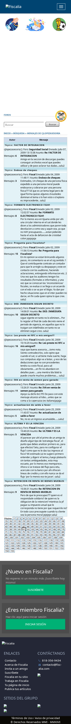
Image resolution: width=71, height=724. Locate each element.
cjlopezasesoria (50, 133)
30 (10, 523)
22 (37, 521)
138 (39, 545)
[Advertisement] (35, 70)
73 (15, 531)
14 (61, 518)
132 (7, 545)
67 (50, 529)
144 (12, 548)
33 (24, 523)
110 (7, 540)
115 (34, 540)
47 (24, 526)
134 (18, 545)
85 (6, 534)
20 (28, 521)
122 (12, 542)
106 (44, 537)
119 (56, 540)
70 (63, 529)
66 (46, 529)
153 (61, 548)
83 (58, 531)
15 (6, 521)
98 (63, 534)
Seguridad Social (38, 149)
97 (58, 534)
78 (37, 531)
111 (12, 540)
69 (59, 529)
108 (55, 537)
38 (45, 523)
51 (41, 526)
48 (28, 526)
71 (6, 531)
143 (7, 548)
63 (33, 529)
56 (63, 526)
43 (6, 526)
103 (27, 537)
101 (16, 537)
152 (56, 548)
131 (61, 542)
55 (58, 526)
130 (56, 542)
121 (7, 542)
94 (45, 534)
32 (19, 523)
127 (39, 542)
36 (37, 523)
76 (28, 531)
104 (33, 537)
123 (18, 542)
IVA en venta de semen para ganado (36, 379)
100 (11, 537)
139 (45, 545)
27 (58, 521)
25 (50, 521)
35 (32, 523)
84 (63, 531)
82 (54, 531)
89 (24, 534)
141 (56, 545)
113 (23, 540)
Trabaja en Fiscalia (16, 681)
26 (54, 521)
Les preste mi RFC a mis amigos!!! (34, 335)
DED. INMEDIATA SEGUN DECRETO (34, 303)
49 (32, 526)
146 (23, 548)
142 (61, 545)
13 (56, 518)
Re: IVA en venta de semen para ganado (40, 389)
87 (15, 534)
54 (54, 526)
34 (28, 523)
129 (50, 542)
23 (41, 521)
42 (63, 523)
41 (58, 523)
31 (15, 523)
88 (19, 534)
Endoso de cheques (25, 170)
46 (19, 526)
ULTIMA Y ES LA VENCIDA (29, 423)
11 (48, 518)
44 (10, 526)
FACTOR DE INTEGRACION (29, 145)
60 (19, 529)
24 (45, 521)
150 (45, 548)
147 (28, 548)
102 (22, 537)
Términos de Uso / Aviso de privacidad (35, 718)
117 (45, 540)
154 (7, 550)
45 (15, 526)
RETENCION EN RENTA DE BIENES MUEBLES (39, 481)
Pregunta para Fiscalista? (29, 242)
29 (6, 523)
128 (45, 542)
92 (37, 534)
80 (45, 531)
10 (43, 518)
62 (28, 529)
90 (28, 534)
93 (41, 534)
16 (10, 521)
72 (10, 531)
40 (54, 523)
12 (52, 518)
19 (24, 521)
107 (49, 537)
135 (23, 545)
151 (50, 548)
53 (50, 526)
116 (39, 540)
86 (10, 534)
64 (37, 529)
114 (28, 540)
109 (60, 537)
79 (41, 531)
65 (41, 529)
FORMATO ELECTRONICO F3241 (32, 204)
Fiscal (32, 174)
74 (19, 531)
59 (15, 529)
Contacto (10, 660)
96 (54, 534)
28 (63, 521)
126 (34, 542)
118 (50, 540)
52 (45, 526)
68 (54, 529)
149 (39, 548)
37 (41, 523)
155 (12, 550)
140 (50, 545)
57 (6, 529)
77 (32, 531)
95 (50, 534)
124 (23, 542)
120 (61, 540)
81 (50, 531)
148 (34, 548)
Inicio (7, 133)
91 (32, 534)
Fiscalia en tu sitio (16, 677)
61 (24, 529)
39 (50, 523)
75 (24, 531)
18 (19, 521)
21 (32, 521)
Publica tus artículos (18, 689)
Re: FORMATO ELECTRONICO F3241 (37, 214)
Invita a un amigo (16, 668)
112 (18, 540)
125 (28, 542)
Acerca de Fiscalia (16, 664)
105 (38, 537)
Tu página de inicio (17, 685)
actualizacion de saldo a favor (32, 404)
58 (10, 529)
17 (15, 521)
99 (6, 537)
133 (12, 545)
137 (34, 545)
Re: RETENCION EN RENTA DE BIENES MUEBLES (40, 490)
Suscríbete (11, 672)
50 (37, 526)
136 (28, 545)
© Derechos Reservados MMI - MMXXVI (35, 722)
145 (18, 548)
